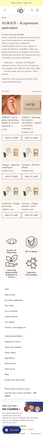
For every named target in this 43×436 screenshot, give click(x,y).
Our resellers (10, 322)
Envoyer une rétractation (15, 380)
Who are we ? (10, 295)
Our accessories (11, 311)
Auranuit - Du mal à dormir (31, 166)
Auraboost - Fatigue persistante (11, 204)
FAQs (7, 374)
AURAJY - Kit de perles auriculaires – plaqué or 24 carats (11, 120)
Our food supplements (14, 300)
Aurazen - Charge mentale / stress (30, 204)
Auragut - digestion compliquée (11, 166)
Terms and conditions (13, 347)
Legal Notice (10, 358)
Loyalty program (11, 316)
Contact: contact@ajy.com (15, 327)
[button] (4, 10)
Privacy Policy (10, 353)
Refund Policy (10, 363)
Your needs (9, 306)
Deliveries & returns (13, 342)
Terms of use (10, 369)
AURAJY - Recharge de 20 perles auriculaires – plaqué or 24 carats (31, 121)
